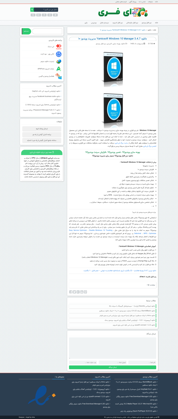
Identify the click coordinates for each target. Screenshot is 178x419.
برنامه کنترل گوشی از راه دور (41, 134)
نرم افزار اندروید (117, 22)
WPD (145, 233)
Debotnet (138, 233)
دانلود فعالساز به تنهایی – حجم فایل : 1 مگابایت (100, 270)
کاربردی (109, 43)
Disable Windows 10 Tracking (100, 230)
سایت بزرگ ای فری (121, 143)
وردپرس (93, 22)
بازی (86, 22)
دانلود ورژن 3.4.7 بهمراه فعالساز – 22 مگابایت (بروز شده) (136, 270)
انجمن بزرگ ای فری (149, 146)
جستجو (26, 31)
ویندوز (98, 43)
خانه (156, 2)
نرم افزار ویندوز (146, 22)
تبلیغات (150, 2)
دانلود (149, 30)
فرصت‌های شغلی (121, 2)
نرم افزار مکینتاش (132, 22)
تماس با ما (142, 2)
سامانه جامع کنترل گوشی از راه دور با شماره (41, 140)
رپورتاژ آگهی (132, 2)
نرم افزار (103, 43)
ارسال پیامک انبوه (42, 128)
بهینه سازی (116, 43)
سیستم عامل (104, 22)
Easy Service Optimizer (78, 230)
